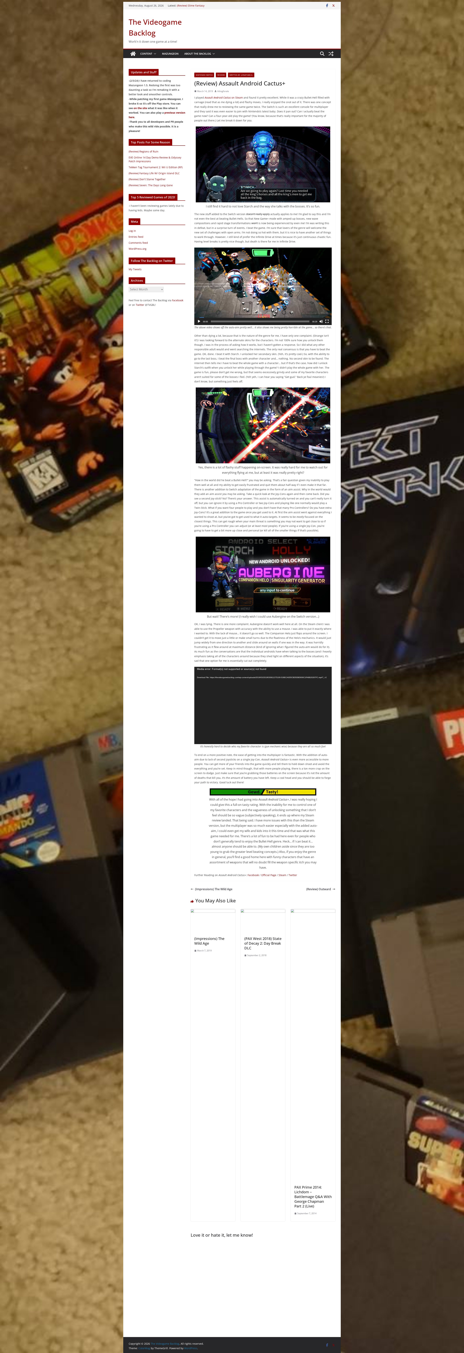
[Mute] (321, 321)
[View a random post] (331, 53)
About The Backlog (197, 53)
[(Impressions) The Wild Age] (213, 912)
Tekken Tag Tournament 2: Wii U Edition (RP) (156, 167)
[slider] (260, 321)
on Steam (224, 97)
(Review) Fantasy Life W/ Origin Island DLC (154, 173)
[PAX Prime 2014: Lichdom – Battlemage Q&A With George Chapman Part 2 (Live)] (313, 912)
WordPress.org (137, 248)
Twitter (293, 875)
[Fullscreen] (327, 321)
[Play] (199, 321)
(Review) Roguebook (189, 5)
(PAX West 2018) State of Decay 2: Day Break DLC (262, 943)
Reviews (221, 75)
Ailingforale (223, 91)
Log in (132, 230)
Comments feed (138, 242)
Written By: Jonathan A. (241, 75)
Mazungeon (170, 53)
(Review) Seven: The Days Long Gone (151, 185)
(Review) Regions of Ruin (143, 151)
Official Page (268, 875)
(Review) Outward (318, 889)
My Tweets (135, 269)
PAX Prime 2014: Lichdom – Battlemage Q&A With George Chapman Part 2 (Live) (313, 1197)
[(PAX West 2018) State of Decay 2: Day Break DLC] (263, 912)
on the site (140, 108)
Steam (282, 875)
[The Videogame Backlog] (133, 53)
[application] (263, 286)
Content (146, 53)
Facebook (253, 875)
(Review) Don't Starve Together (147, 179)
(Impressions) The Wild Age (213, 889)
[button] (154, 53)
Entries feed (136, 236)
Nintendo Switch (204, 75)
